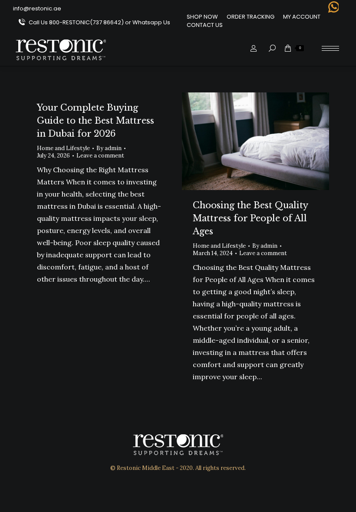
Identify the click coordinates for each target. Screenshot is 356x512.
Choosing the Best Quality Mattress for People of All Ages (250, 218)
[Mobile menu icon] (330, 48)
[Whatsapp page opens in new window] (333, 7)
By (109, 148)
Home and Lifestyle (63, 148)
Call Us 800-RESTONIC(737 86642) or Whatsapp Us (99, 22)
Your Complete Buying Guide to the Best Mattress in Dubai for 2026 (95, 120)
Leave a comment (100, 155)
